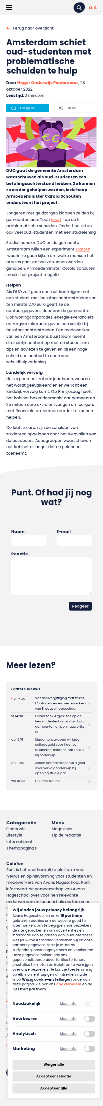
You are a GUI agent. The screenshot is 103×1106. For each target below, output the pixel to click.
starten (83, 249)
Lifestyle (14, 835)
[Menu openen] (9, 7)
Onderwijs (16, 829)
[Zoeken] (79, 7)
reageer (28, 108)
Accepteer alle (53, 1088)
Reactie (19, 554)
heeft (56, 219)
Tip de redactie (66, 835)
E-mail (63, 531)
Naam (17, 531)
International (19, 842)
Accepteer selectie (53, 1076)
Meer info (68, 1003)
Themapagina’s (21, 848)
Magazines (62, 829)
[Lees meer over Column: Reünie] (51, 781)
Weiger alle (54, 1064)
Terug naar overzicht (33, 28)
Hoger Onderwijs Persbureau (47, 83)
